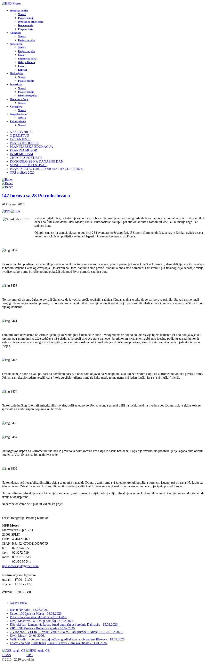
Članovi (22, 55)
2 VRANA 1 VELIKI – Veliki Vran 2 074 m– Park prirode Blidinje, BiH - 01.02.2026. (66, 632)
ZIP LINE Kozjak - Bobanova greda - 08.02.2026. (42, 628)
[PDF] (6, 211)
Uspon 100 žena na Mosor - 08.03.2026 (36, 613)
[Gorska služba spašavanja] (14, 650)
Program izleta (25, 29)
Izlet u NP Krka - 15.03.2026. (29, 609)
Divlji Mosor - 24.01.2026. (27, 635)
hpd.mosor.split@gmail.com (20, 566)
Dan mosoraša (25, 25)
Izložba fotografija (27, 95)
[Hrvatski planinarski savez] (38, 650)
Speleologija (16, 43)
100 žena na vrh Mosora (30, 21)
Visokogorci (16, 106)
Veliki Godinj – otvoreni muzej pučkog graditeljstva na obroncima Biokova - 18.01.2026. (67, 639)
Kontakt (22, 69)
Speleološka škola (27, 58)
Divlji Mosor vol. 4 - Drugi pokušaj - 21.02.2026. (42, 621)
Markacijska (16, 73)
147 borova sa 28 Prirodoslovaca (36, 195)
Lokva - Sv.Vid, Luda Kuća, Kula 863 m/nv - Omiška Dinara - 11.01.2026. (58, 643)
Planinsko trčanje (19, 99)
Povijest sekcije (26, 18)
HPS (29, 655)
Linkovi (22, 66)
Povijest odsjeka (26, 40)
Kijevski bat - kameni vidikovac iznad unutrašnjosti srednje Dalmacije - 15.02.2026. (64, 624)
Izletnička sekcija (19, 10)
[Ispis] (15, 211)
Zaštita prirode (18, 121)
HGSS (6, 655)
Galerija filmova (26, 62)
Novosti (22, 14)
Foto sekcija (16, 84)
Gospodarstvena (18, 114)
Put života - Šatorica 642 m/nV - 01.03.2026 (38, 617)
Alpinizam (15, 32)
